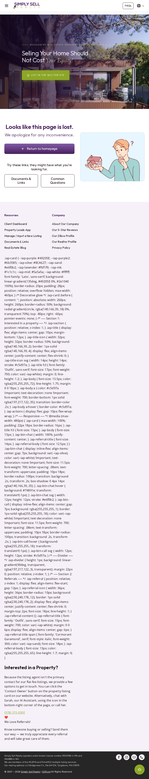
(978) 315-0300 (14, 713)
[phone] (142, 757)
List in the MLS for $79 (47, 75)
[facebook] (119, 757)
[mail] (134, 757)
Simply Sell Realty (30, 771)
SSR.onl (46, 771)
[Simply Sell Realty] (26, 3)
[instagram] (126, 757)
